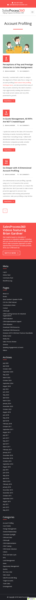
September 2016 (8, 464)
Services (5, 344)
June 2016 (6, 473)
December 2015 (8, 490)
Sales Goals (6, 575)
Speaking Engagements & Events (13, 347)
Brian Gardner (10, 71)
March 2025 (6, 377)
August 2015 (7, 501)
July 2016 (5, 470)
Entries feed (6, 275)
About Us (6, 294)
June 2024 (6, 392)
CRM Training (7, 546)
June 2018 (6, 415)
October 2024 (7, 380)
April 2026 (6, 366)
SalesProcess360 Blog (10, 578)
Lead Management (9, 560)
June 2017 (6, 438)
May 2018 (6, 418)
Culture (5, 552)
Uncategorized (7, 586)
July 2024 (5, 389)
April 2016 (6, 478)
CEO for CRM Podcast (10, 302)
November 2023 (8, 406)
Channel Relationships (10, 532)
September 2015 (8, 498)
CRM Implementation (9, 543)
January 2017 (7, 452)
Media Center (7, 336)
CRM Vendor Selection (10, 549)
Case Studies (7, 526)
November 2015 (8, 493)
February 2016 (7, 484)
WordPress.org (7, 281)
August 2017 (7, 432)
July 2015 (5, 504)
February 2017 (7, 449)
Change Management (9, 529)
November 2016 (8, 458)
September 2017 (8, 429)
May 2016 (6, 475)
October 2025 (7, 369)
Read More (8, 101)
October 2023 (7, 409)
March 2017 (6, 447)
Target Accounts (8, 581)
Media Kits (6, 339)
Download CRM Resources (11, 327)
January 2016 (7, 487)
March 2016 (6, 481)
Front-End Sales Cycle (9, 555)
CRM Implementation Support (12, 321)
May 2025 (6, 375)
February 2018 (7, 424)
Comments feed (8, 278)
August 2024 (7, 386)
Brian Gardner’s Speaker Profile (12, 299)
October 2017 (7, 426)
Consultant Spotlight (9, 534)
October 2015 (7, 496)
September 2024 (8, 383)
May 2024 (6, 395)
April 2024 (6, 398)
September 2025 (8, 372)
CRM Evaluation (8, 318)
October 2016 (7, 461)
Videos (5, 350)
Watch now (10, 253)
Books (5, 296)
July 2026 (5, 363)
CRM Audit (6, 311)
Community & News (9, 305)
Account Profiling (8, 523)
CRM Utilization (7, 324)
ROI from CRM (7, 572)
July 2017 (5, 435)
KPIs (4, 558)
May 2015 (6, 510)
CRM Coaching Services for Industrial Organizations (14, 315)
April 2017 (6, 444)
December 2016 (8, 455)
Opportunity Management (11, 566)
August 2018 (7, 412)
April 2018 (6, 421)
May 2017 (6, 441)
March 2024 (6, 401)
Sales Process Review (9, 342)
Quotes (5, 569)
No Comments (24, 71)
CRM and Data (7, 537)
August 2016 (7, 467)
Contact (5, 308)
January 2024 (7, 403)
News (4, 563)
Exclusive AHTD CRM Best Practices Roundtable (18, 333)
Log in (5, 272)
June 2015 (6, 507)
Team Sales (6, 583)
